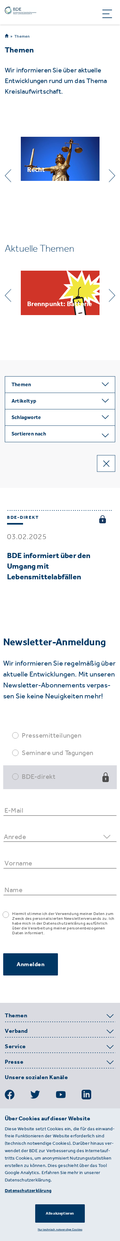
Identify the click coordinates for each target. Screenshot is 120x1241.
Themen (22, 36)
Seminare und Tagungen (57, 753)
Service (15, 1046)
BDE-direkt (38, 776)
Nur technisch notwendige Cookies (60, 1229)
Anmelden (30, 964)
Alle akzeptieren (60, 1213)
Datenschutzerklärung (28, 1190)
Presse (14, 1062)
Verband (16, 1031)
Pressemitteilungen (51, 735)
